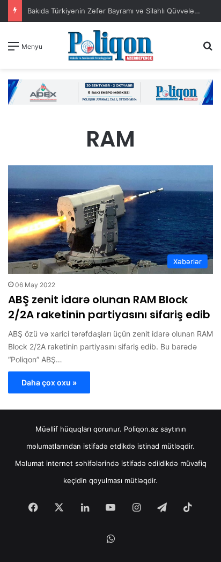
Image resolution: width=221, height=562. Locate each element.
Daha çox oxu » (49, 382)
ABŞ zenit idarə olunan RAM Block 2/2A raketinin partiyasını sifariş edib (109, 307)
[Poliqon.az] (110, 45)
